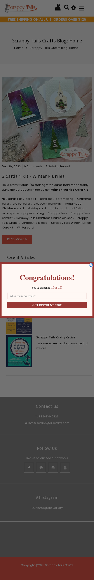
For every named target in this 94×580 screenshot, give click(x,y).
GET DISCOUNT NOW (47, 305)
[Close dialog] (91, 265)
